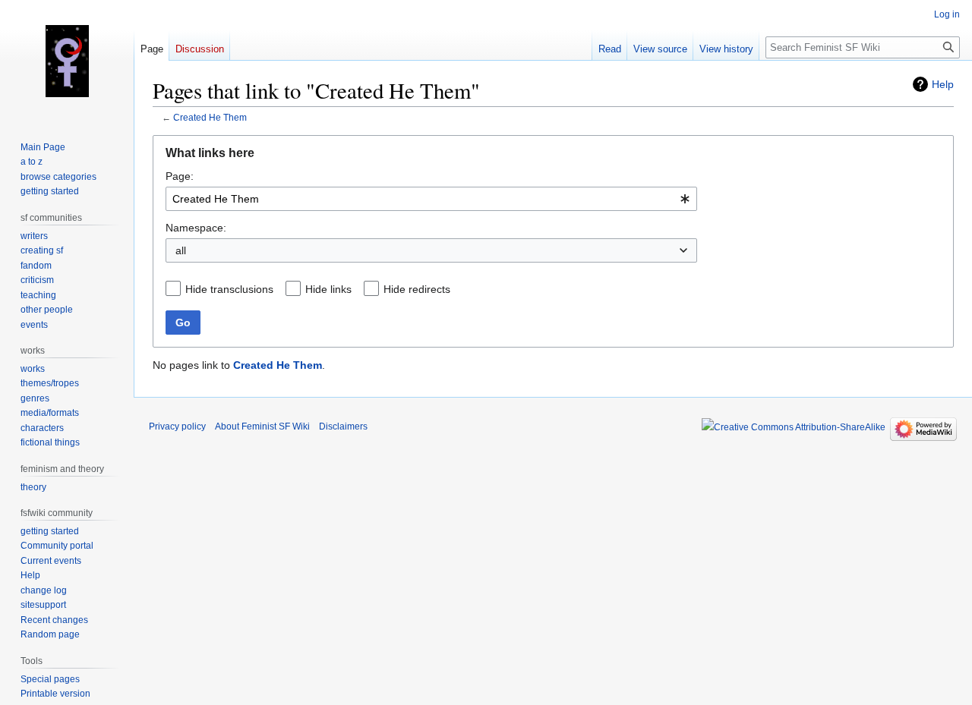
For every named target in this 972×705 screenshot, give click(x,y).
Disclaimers (343, 426)
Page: (180, 176)
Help (943, 84)
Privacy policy (177, 426)
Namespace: (196, 228)
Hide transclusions (229, 289)
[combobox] (431, 199)
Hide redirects (416, 289)
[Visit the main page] (67, 60)
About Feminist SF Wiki (262, 426)
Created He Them (210, 117)
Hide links (328, 289)
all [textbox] (180, 250)
